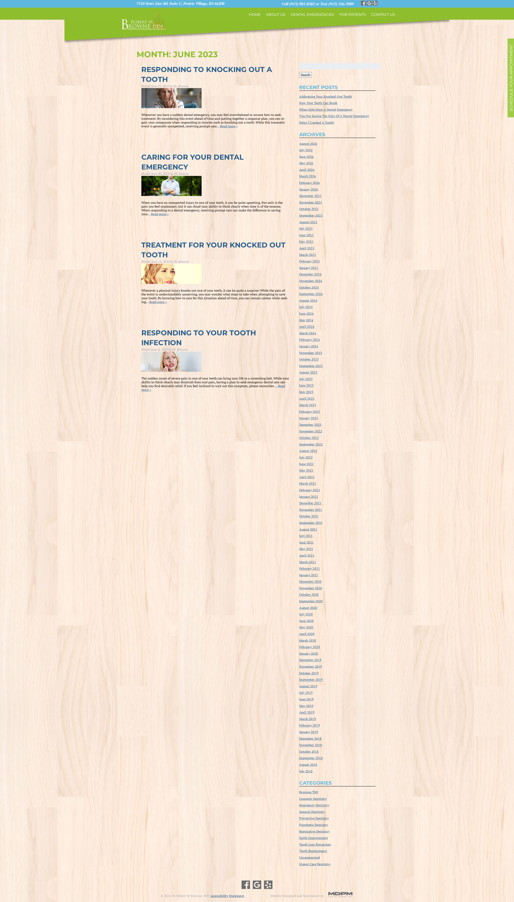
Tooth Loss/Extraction (315, 844)
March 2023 (307, 405)
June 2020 (306, 621)
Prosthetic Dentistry (313, 825)
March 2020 (307, 640)
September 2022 (311, 444)
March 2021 (307, 562)
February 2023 (309, 411)
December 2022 (310, 424)
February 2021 (309, 568)
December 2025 (310, 196)
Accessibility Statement (227, 896)
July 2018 (306, 771)
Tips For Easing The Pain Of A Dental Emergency (334, 116)
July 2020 (306, 614)
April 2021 (306, 555)
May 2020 (306, 627)
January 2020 (308, 653)
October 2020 (309, 595)
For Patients (353, 14)
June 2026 (306, 156)
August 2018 (308, 764)
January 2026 (308, 189)
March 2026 (307, 176)
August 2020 (308, 608)
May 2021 (306, 549)
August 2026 (308, 143)
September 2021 (311, 523)
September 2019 (311, 680)
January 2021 (308, 575)
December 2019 (310, 660)
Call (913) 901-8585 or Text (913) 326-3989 (318, 3)
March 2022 (307, 483)
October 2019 (309, 673)
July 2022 (306, 457)
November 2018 (310, 745)
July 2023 (306, 379)
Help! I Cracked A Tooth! (316, 122)
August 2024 (308, 300)
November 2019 (310, 666)
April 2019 (306, 712)
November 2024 (310, 281)
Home (255, 14)
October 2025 (309, 209)
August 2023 (308, 372)
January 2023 (308, 418)
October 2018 (309, 751)
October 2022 (309, 438)
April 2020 (306, 634)
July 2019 (306, 693)
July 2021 (306, 536)
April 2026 (306, 169)
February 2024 (309, 340)
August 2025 (308, 222)
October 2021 (309, 516)
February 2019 (309, 725)
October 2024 (309, 287)
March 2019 (307, 719)
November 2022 (310, 431)
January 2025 (308, 268)
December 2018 (310, 738)
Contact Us (383, 14)
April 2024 (306, 327)
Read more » (229, 126)
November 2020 (310, 588)
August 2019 (308, 686)
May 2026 (306, 163)
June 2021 (306, 542)
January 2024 (308, 346)
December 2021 (310, 503)
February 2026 (309, 183)
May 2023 (306, 392)
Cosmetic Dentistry (313, 798)
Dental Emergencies (312, 14)
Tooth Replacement (313, 851)
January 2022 (308, 496)
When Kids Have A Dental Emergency (326, 109)
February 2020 (309, 647)
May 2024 (306, 320)
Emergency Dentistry (314, 805)
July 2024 (306, 307)
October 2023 (309, 359)
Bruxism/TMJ (308, 792)
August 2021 (308, 529)
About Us (275, 14)
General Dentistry (312, 812)
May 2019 (306, 706)
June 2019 (306, 699)
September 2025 (311, 215)
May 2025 (306, 241)
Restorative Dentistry (314, 831)
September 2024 (311, 294)
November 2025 (310, 202)
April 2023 (306, 398)
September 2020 (311, 601)
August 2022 (308, 451)
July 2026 (306, 150)
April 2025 (306, 248)
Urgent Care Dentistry (314, 864)
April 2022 (306, 477)
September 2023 (311, 366)
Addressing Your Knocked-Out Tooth (325, 96)
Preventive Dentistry (314, 818)
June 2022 (306, 464)
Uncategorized (309, 857)
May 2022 (306, 470)
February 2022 (309, 490)
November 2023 (310, 353)
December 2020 (310, 581)
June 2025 (306, 235)
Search (305, 75)
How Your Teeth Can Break (318, 103)
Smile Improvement (313, 838)
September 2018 (311, 758)
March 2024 (307, 333)
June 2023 (306, 385)
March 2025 (307, 255)
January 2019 (308, 732)
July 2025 (306, 228)
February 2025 (309, 261)
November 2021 (310, 509)
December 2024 (310, 274)
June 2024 (306, 313)
